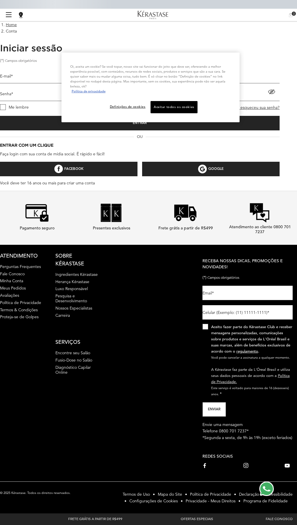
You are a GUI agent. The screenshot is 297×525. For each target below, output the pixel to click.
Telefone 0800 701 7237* (225, 431)
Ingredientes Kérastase (76, 274)
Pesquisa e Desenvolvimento (71, 298)
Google (216, 169)
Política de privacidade (89, 91)
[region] (150, 87)
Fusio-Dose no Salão (73, 360)
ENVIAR (214, 409)
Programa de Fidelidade (265, 501)
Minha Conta (11, 280)
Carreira (62, 315)
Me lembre (19, 107)
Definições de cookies (128, 107)
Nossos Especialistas (73, 308)
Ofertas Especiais (197, 518)
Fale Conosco (12, 273)
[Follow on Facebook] (205, 465)
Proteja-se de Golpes (19, 316)
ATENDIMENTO (19, 255)
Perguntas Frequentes (20, 266)
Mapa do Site (170, 494)
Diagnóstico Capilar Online (73, 370)
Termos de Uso (136, 494)
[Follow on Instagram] (246, 465)
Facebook (74, 169)
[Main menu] (8, 15)
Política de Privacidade (20, 302)
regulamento (247, 351)
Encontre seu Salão (72, 352)
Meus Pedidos (13, 288)
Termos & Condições (19, 309)
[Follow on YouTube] (287, 465)
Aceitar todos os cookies (174, 107)
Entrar (140, 123)
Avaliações (9, 295)
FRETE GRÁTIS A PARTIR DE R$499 (95, 518)
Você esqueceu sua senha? (255, 107)
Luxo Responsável (71, 288)
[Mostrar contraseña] (272, 92)
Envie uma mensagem (222, 424)
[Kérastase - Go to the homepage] (153, 15)
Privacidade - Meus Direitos (211, 501)
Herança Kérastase (72, 281)
